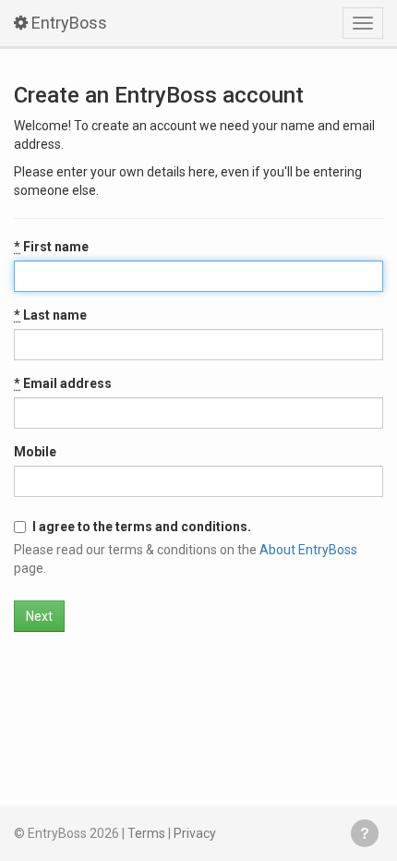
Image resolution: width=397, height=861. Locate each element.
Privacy (195, 833)
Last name (50, 315)
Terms (146, 833)
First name (51, 246)
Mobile (35, 451)
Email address (63, 383)
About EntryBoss (308, 549)
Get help (365, 833)
